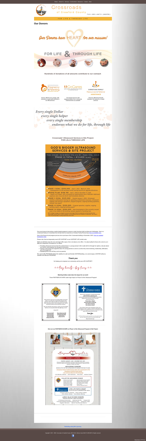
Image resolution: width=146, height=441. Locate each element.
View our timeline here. (95, 233)
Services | (67, 1)
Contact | (86, 1)
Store (90, 1)
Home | (56, 1)
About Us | (61, 1)
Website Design (137, 439)
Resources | (80, 1)
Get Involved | (73, 1)
